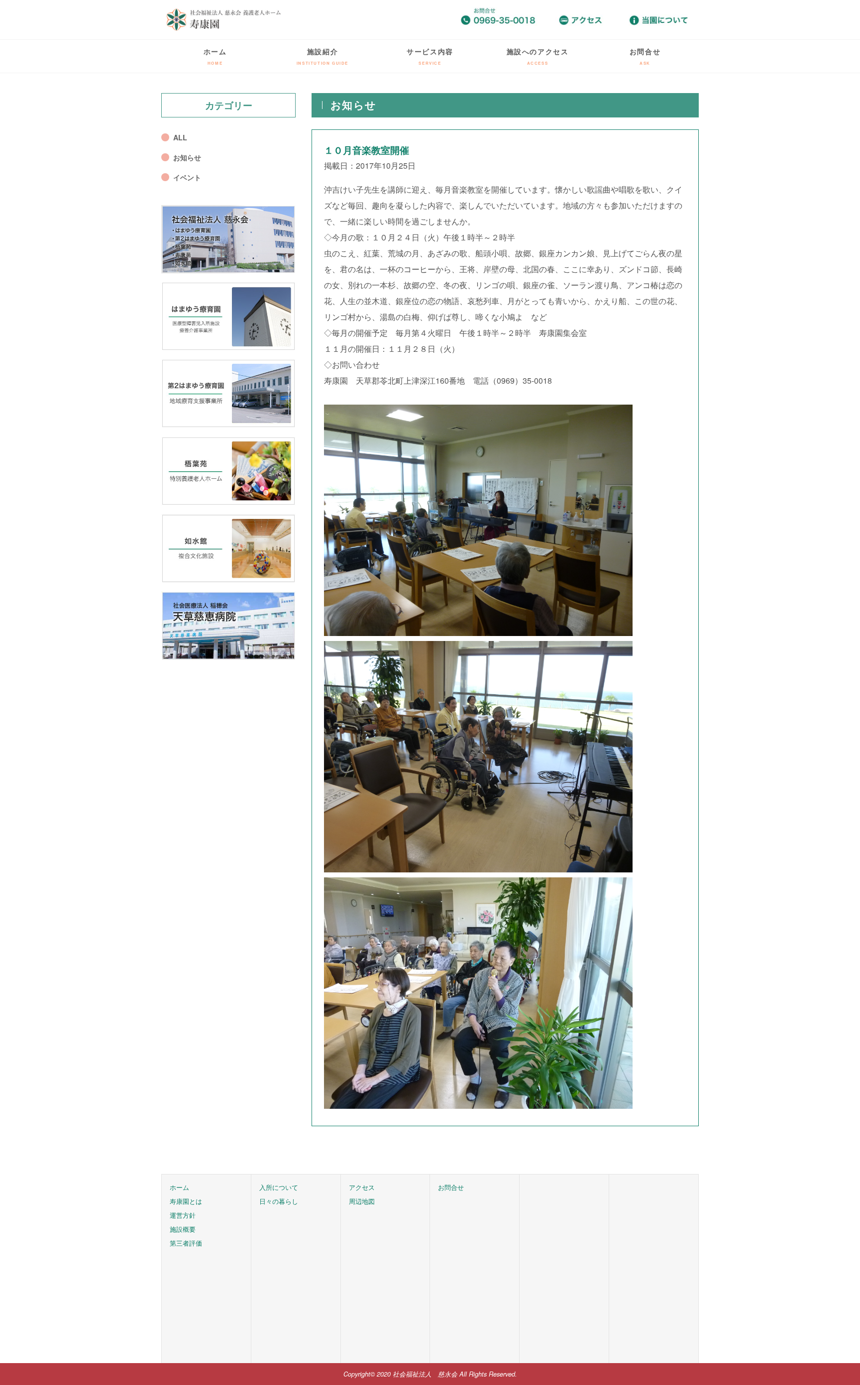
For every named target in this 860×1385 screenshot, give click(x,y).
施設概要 (183, 1229)
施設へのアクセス (538, 56)
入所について (278, 1187)
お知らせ (187, 157)
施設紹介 (322, 56)
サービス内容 (430, 56)
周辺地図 (362, 1201)
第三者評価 (186, 1243)
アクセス (362, 1187)
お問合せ (645, 56)
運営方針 (183, 1215)
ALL (180, 137)
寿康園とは (186, 1201)
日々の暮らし (278, 1201)
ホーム (215, 56)
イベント (187, 177)
